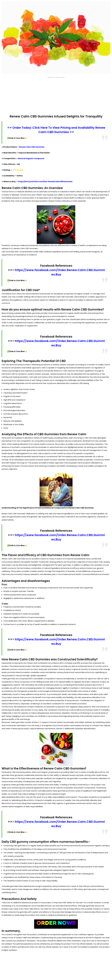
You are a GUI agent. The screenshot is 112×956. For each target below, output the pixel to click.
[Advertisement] (56, 96)
